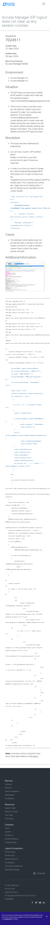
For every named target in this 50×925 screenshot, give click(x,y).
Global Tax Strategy (12, 870)
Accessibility (9, 862)
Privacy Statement (12, 885)
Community (9, 819)
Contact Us (9, 835)
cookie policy (8, 919)
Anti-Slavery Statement (14, 866)
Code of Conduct (11, 859)
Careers (8, 832)
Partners (8, 788)
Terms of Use (10, 855)
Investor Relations (11, 839)
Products (8, 784)
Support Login (10, 808)
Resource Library (11, 811)
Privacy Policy (10, 852)
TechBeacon (9, 798)
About (7, 828)
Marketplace (9, 795)
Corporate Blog (10, 842)
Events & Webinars (12, 791)
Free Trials (8, 815)
